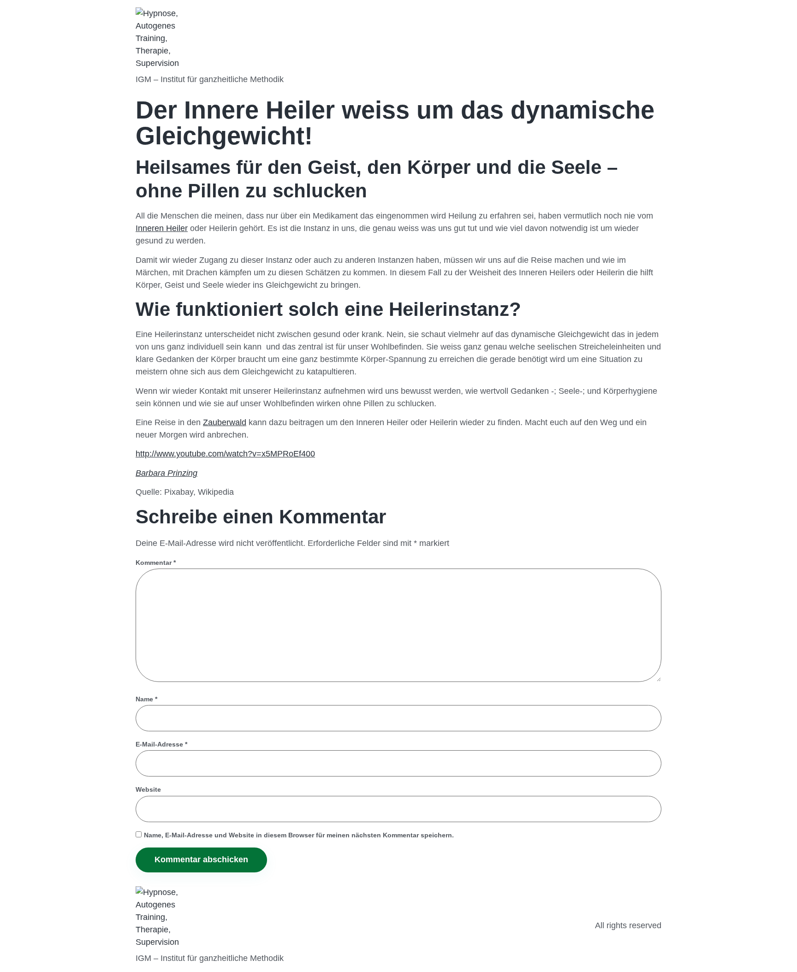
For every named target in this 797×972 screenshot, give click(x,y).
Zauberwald (224, 422)
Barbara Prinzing (166, 473)
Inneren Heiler (162, 228)
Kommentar (156, 562)
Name (146, 699)
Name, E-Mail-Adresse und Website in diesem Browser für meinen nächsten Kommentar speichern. (299, 835)
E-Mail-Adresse (161, 744)
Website (148, 789)
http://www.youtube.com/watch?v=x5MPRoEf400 (225, 453)
